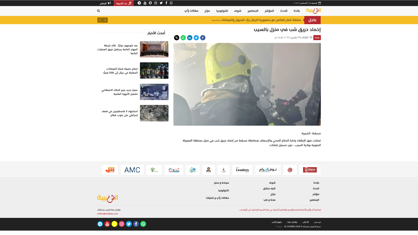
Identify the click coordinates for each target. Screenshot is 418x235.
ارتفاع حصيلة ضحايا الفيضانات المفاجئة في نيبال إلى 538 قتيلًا (120, 70)
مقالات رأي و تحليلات (217, 198)
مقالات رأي (191, 10)
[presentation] (105, 20)
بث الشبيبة (122, 3)
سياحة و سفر (221, 183)
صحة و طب (269, 200)
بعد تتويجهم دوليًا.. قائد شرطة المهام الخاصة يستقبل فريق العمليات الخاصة (117, 49)
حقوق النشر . (276, 222)
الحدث (283, 10)
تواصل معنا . (291, 222)
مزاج (207, 10)
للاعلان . (305, 222)
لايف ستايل (269, 188)
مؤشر (316, 194)
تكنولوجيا (222, 10)
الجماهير (253, 10)
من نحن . (317, 222)
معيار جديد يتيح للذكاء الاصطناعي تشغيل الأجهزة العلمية (120, 91)
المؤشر (269, 10)
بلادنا (297, 10)
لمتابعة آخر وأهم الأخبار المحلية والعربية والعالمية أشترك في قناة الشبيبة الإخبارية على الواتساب (280, 210)
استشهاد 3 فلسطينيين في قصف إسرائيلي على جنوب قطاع (120, 113)
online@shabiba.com (107, 214)
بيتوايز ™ (278, 226)
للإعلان (103, 3)
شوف (237, 10)
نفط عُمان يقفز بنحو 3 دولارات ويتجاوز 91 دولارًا (268, 20)
